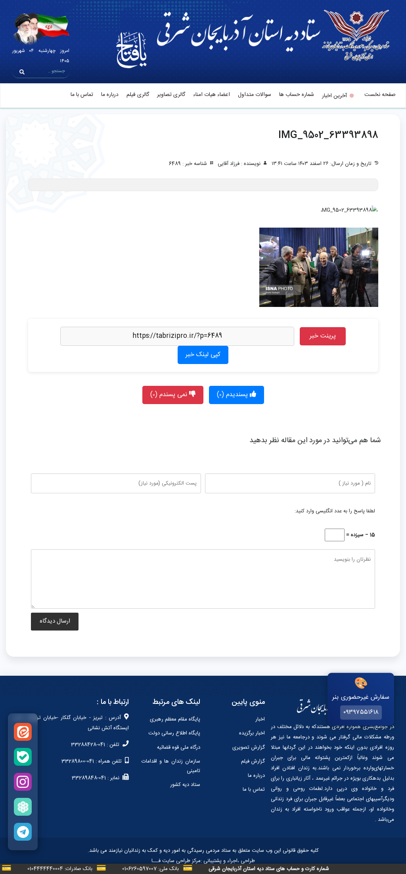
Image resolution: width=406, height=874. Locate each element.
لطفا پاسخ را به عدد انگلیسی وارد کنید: (335, 511)
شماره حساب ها (296, 95)
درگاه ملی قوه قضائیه (178, 747)
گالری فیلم (137, 95)
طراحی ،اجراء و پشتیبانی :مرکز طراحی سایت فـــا (203, 861)
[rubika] (23, 807)
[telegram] (23, 832)
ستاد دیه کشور (185, 784)
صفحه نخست (380, 95)
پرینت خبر (323, 336)
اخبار (260, 719)
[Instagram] (23, 782)
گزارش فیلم (253, 761)
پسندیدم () (233, 394)
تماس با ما (82, 95)
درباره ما (110, 95)
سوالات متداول (254, 95)
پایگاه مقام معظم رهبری (175, 719)
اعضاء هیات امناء (211, 95)
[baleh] (23, 757)
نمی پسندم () (169, 394)
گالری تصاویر (171, 95)
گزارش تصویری (248, 747)
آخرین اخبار (334, 96)
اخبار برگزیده (252, 733)
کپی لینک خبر (203, 354)
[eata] (23, 732)
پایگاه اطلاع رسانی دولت (174, 733)
